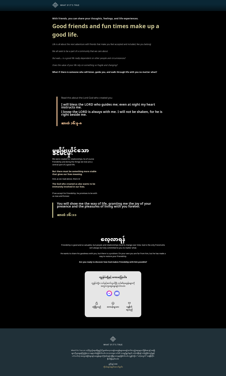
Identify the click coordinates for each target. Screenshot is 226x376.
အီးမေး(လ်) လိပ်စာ (117, 293)
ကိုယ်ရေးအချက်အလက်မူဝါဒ (113, 367)
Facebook (109, 293)
